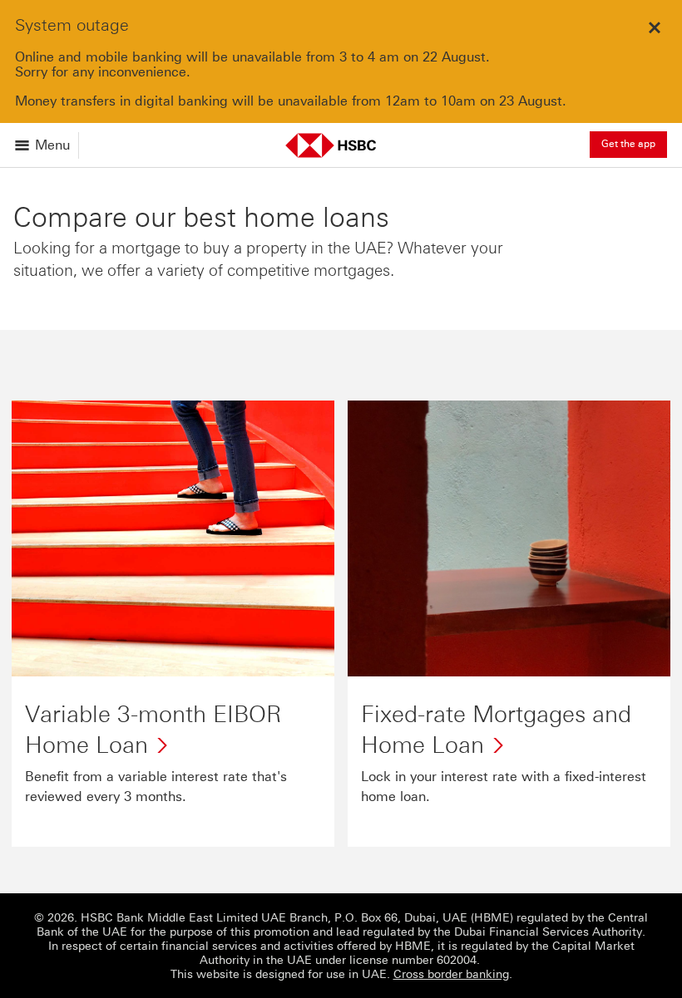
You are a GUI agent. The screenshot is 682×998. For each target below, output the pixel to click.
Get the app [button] (628, 144)
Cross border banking (451, 974)
